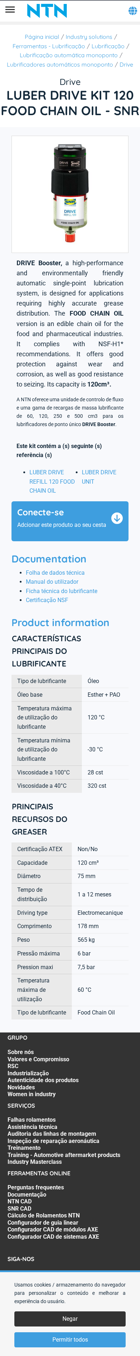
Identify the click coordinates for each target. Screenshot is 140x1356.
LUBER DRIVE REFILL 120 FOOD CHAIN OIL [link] (52, 481)
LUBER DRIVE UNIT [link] (99, 477)
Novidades (21, 1087)
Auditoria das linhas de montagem (52, 1133)
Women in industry (32, 1094)
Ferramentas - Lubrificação (49, 46)
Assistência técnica (32, 1127)
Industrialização (28, 1073)
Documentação (27, 1194)
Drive (126, 64)
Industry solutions (89, 36)
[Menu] (10, 11)
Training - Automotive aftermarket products (64, 1155)
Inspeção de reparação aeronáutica (53, 1141)
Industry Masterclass (35, 1161)
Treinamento (24, 1147)
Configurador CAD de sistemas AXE (53, 1236)
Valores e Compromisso (38, 1059)
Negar (70, 1318)
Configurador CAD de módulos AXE (53, 1229)
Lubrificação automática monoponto (69, 55)
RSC (13, 1066)
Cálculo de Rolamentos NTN (44, 1215)
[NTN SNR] (47, 11)
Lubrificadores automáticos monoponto (60, 64)
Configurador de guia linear (43, 1222)
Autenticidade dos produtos (43, 1080)
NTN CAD (20, 1201)
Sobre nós (21, 1052)
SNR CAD (19, 1208)
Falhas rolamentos (32, 1119)
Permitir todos (70, 1339)
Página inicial (42, 36)
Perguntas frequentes (36, 1187)
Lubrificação (108, 46)
